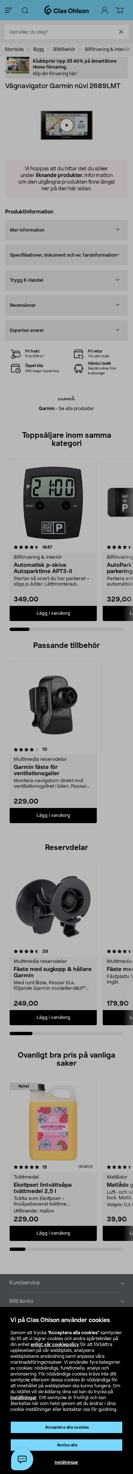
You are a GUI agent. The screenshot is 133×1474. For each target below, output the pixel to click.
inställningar (23, 1397)
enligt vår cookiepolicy (55, 1344)
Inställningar (66, 1462)
